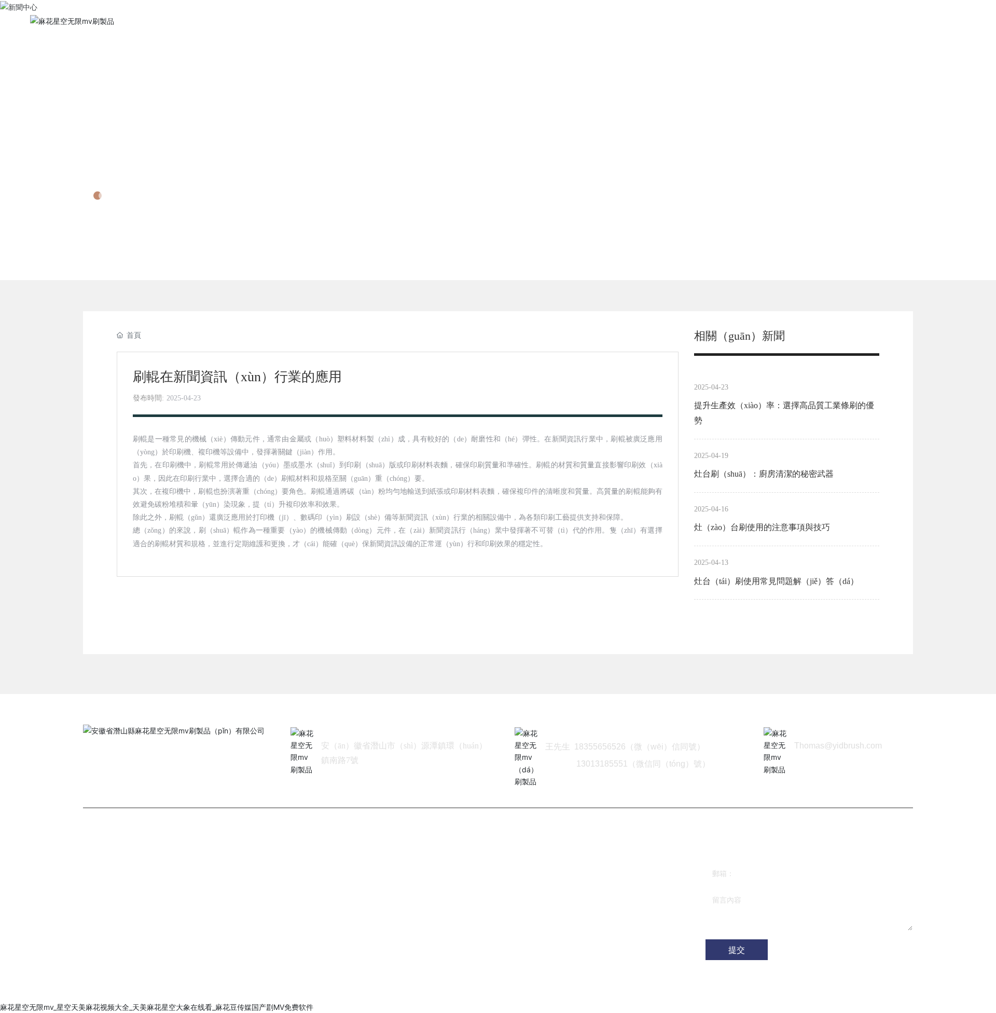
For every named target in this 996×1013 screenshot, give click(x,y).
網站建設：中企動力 (283, 987)
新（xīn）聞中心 (153, 165)
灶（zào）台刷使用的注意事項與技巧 (762, 527)
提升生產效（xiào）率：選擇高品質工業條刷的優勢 (784, 413)
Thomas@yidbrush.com (838, 745)
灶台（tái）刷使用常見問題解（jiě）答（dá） (776, 581)
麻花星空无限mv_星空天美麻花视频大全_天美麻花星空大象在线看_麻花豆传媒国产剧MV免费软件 (156, 1007)
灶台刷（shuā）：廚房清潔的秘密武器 (764, 473)
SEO (346, 987)
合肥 (326, 987)
